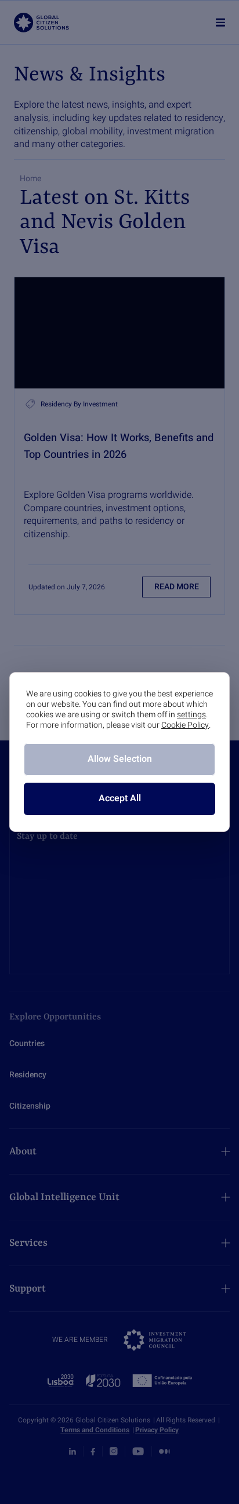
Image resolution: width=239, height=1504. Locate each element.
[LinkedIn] (72, 1452)
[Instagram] (114, 1451)
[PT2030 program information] (120, 1380)
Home (30, 179)
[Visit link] (119, 332)
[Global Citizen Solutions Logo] (41, 22)
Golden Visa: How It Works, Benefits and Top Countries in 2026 (118, 446)
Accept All (120, 798)
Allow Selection (120, 759)
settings (191, 715)
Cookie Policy (185, 725)
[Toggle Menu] (221, 22)
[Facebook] (92, 1452)
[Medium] (164, 1451)
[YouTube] (138, 1451)
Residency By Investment (79, 404)
